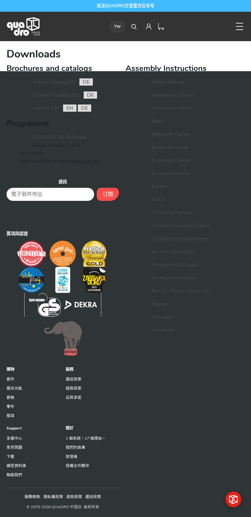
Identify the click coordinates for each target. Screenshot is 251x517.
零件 (10, 406)
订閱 (108, 194)
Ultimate (161, 317)
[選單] (239, 26)
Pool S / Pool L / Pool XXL (181, 291)
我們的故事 (75, 447)
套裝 (10, 397)
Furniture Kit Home (174, 278)
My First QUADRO (173, 251)
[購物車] (161, 26)
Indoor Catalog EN (54, 82)
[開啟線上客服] (233, 499)
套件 (10, 379)
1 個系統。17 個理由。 (86, 438)
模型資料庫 (16, 465)
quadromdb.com (85, 161)
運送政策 (73, 379)
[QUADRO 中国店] (23, 26)
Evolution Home (170, 173)
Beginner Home (170, 147)
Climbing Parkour (172, 212)
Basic (158, 121)
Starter (160, 304)
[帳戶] (148, 26)
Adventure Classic (173, 95)
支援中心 (14, 438)
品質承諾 (73, 397)
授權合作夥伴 (77, 465)
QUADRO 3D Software (60, 137)
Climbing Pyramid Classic (181, 225)
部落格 (71, 456)
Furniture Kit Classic (175, 264)
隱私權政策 (53, 496)
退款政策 (73, 388)
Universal (163, 330)
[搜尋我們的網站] (133, 26)
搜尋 (10, 415)
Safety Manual (168, 82)
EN (69, 108)
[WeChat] (62, 215)
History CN (46, 108)
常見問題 (14, 447)
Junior (158, 199)
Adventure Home (171, 108)
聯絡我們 (14, 474)
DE (86, 82)
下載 (10, 456)
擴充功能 (14, 388)
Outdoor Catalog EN (56, 95)
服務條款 (32, 496)
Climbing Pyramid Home (180, 238)
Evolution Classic (171, 160)
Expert (159, 186)
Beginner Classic (171, 134)
